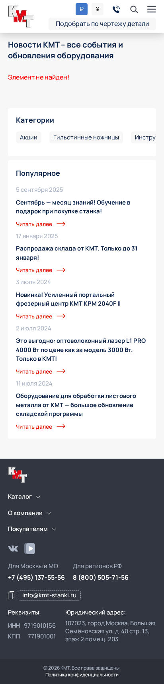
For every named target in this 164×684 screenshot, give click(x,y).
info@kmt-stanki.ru (49, 595)
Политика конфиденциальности (82, 675)
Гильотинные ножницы (86, 137)
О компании (25, 513)
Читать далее (34, 224)
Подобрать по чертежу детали (102, 23)
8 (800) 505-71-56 (101, 577)
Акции (28, 137)
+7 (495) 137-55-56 (36, 577)
